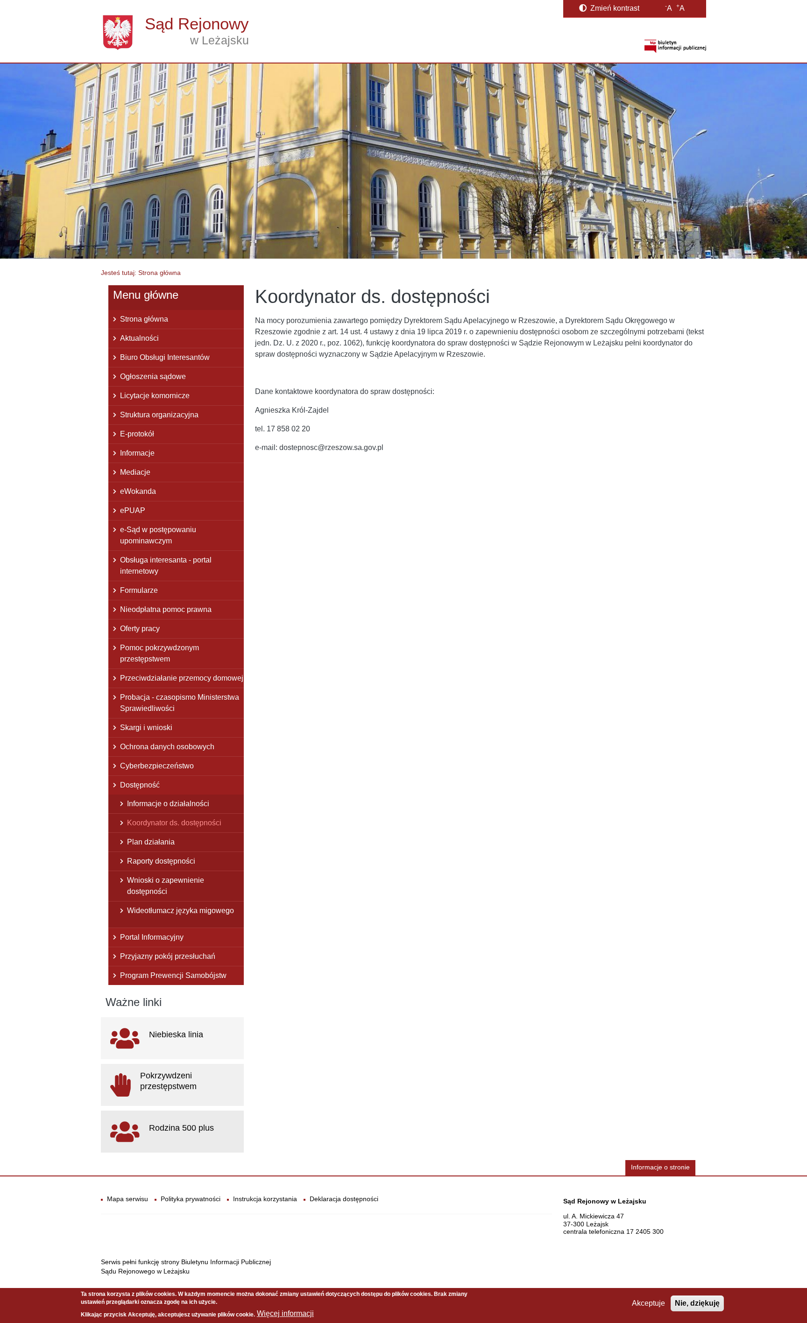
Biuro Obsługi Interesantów (165, 357)
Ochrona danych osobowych (167, 747)
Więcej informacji (285, 1314)
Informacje (137, 453)
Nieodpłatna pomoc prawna (166, 609)
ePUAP (132, 510)
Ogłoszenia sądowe (153, 376)
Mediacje (135, 472)
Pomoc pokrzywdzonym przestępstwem (159, 653)
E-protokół (137, 434)
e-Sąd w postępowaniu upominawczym (158, 535)
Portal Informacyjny (152, 937)
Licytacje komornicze (155, 396)
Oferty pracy (140, 629)
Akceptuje (648, 1303)
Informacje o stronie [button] (660, 1167)
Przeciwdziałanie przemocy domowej (181, 678)
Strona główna (144, 319)
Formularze (139, 590)
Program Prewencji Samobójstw (173, 975)
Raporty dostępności (161, 861)
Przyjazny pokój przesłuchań (167, 956)
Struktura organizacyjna (159, 415)
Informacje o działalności (168, 804)
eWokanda (138, 491)
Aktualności (139, 338)
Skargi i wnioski (146, 728)
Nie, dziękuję (697, 1303)
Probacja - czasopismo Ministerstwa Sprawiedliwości (179, 702)
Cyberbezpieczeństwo (157, 766)
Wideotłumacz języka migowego (180, 911)
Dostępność (140, 785)
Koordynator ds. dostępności (174, 823)
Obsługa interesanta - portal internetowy (166, 565)
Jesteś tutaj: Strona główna (141, 272)
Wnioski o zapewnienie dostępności (165, 885)
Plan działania (151, 842)
